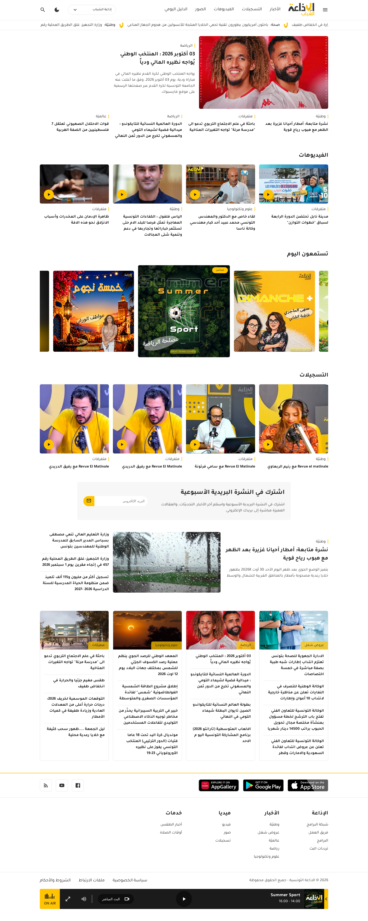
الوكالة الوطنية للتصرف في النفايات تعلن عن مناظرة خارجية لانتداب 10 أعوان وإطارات (296, 693)
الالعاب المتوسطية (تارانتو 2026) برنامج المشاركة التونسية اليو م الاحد (222, 735)
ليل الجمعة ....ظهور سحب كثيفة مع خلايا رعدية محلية (76, 732)
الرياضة (186, 46)
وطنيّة (321, 117)
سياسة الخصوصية (130, 880)
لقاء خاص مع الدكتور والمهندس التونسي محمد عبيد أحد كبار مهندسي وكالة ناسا (222, 223)
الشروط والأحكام (55, 880)
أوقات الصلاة (171, 833)
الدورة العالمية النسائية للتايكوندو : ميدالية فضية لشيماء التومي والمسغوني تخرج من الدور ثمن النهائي (148, 130)
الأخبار (275, 9)
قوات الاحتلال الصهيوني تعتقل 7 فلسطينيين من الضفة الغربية (80, 127)
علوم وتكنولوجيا (240, 210)
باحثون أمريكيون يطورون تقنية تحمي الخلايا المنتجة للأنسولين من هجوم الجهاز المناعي (235, 25)
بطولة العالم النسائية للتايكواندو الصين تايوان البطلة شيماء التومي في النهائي (222, 711)
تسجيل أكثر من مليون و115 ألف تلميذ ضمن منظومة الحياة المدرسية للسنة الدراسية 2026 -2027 (76, 584)
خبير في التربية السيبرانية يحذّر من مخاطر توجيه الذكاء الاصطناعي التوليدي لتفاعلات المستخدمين (148, 717)
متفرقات (245, 117)
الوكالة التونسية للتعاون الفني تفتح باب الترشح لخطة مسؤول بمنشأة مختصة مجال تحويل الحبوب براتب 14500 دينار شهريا (296, 720)
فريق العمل (318, 833)
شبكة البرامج (317, 825)
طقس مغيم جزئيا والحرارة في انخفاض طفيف (79, 684)
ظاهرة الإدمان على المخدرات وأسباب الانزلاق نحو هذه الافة (76, 220)
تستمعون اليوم (307, 255)
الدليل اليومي (175, 9)
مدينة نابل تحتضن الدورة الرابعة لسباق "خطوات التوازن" (299, 220)
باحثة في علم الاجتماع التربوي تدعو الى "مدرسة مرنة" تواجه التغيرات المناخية (221, 127)
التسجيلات (252, 9)
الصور (200, 9)
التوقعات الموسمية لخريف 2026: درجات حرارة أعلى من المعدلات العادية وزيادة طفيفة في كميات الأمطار (76, 708)
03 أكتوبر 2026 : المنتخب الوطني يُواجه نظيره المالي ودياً (157, 59)
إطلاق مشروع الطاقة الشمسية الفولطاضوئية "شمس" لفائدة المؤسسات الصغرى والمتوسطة (148, 693)
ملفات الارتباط (92, 880)
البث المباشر (111, 899)
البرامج (322, 841)
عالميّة (101, 117)
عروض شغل (314, 645)
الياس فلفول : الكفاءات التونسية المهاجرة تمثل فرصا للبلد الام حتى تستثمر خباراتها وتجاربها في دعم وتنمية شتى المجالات (152, 226)
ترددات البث (318, 849)
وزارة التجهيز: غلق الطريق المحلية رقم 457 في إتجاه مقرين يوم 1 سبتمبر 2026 (78, 25)
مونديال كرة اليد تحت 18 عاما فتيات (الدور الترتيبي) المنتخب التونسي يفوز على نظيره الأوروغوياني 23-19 (152, 744)
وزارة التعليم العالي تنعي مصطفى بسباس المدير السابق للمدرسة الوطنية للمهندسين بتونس (79, 541)
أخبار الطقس (171, 825)
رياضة (274, 849)
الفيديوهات (224, 9)
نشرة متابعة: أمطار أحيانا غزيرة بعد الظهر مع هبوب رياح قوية (296, 127)
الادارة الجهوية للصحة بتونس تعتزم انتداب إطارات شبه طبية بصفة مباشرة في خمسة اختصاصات (297, 666)
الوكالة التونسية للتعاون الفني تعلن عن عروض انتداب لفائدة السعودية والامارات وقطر (297, 748)
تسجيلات (223, 841)
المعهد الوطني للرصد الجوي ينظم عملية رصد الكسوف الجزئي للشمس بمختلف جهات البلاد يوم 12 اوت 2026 (148, 666)
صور (227, 833)
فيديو (226, 825)
